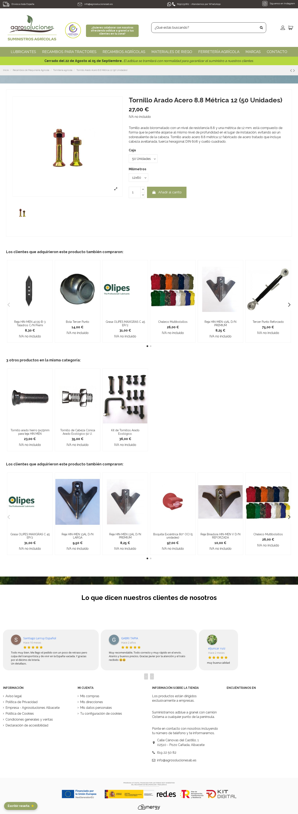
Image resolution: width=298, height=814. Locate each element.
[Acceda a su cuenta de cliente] (282, 27)
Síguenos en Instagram (282, 3)
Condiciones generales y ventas (29, 719)
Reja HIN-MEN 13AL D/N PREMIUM (220, 323)
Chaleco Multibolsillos (173, 321)
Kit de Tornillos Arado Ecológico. (125, 432)
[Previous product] (291, 70)
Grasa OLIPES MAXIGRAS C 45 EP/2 (125, 323)
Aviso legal (13, 696)
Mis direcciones (91, 702)
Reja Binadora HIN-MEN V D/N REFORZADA (220, 536)
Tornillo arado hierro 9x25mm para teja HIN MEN (30, 432)
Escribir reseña (21, 806)
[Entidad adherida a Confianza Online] (73, 27)
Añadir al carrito (170, 192)
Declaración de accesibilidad (26, 725)
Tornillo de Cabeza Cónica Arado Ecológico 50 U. (77, 432)
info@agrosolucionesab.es (98, 4)
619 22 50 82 (166, 752)
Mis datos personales (96, 708)
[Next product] (294, 70)
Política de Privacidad (21, 702)
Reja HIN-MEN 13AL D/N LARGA (77, 536)
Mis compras (89, 696)
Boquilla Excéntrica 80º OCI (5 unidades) (173, 536)
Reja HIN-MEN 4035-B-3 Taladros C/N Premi (30, 323)
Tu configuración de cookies (101, 713)
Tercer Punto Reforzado (268, 321)
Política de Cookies (19, 713)
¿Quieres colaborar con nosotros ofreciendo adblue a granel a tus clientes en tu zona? (112, 30)
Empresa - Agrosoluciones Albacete (32, 708)
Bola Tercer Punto (77, 321)
